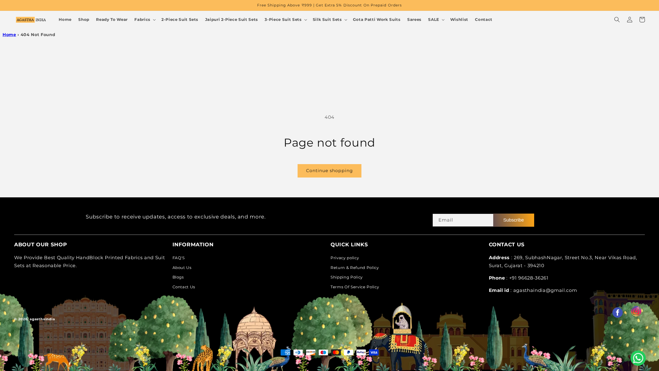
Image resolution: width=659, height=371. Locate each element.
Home (9, 34)
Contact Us (183, 286)
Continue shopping (329, 170)
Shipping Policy (347, 277)
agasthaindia (42, 319)
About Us (182, 267)
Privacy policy (345, 257)
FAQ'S (178, 257)
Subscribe (513, 220)
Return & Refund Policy (355, 267)
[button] (144, 20)
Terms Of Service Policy (355, 286)
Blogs (178, 277)
